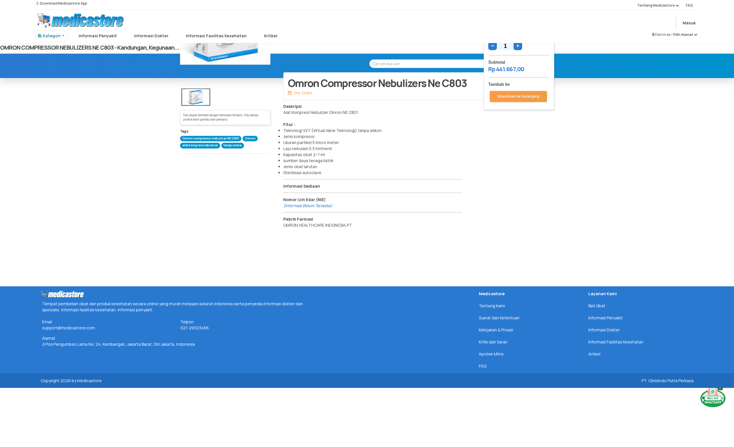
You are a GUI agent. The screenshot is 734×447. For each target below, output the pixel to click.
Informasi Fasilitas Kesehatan (216, 35)
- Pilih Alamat (682, 34)
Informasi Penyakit (98, 35)
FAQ (689, 5)
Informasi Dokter (151, 35)
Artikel (270, 35)
